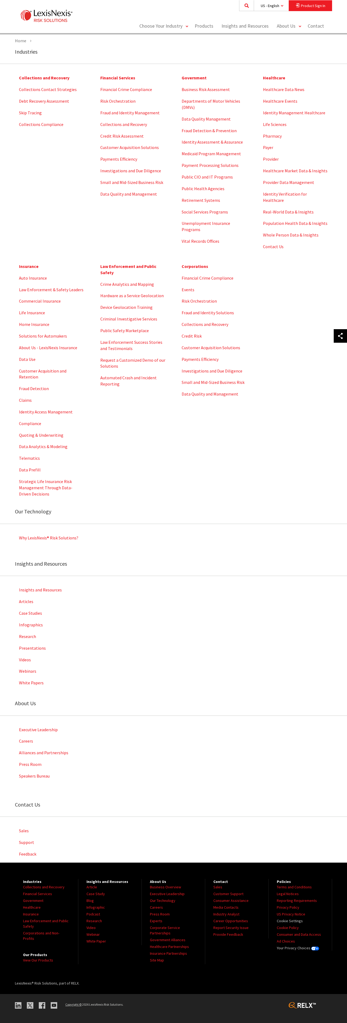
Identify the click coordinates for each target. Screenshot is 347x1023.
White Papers (31, 682)
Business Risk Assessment (206, 89)
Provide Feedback (228, 934)
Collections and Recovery (44, 77)
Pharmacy (272, 136)
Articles (26, 601)
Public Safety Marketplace (124, 330)
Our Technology (162, 900)
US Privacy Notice (291, 914)
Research (27, 636)
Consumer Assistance (231, 900)
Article (91, 887)
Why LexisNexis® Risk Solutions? (48, 537)
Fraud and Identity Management (130, 112)
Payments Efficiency (118, 159)
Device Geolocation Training (126, 307)
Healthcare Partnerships (169, 946)
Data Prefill (30, 469)
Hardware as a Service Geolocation (132, 295)
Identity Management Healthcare (294, 112)
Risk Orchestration (118, 101)
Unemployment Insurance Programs (206, 226)
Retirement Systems (201, 200)
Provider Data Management (288, 182)
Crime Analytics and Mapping (127, 284)
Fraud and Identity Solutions (208, 312)
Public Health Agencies (203, 188)
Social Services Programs (205, 212)
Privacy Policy (288, 907)
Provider (271, 159)
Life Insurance (32, 312)
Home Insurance (34, 324)
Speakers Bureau (34, 776)
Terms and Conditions (294, 887)
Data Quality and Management (128, 194)
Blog (90, 900)
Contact (316, 26)
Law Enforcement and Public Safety (128, 269)
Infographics (31, 624)
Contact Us (273, 246)
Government (194, 77)
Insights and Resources (245, 26)
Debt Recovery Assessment (44, 101)
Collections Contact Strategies (48, 89)
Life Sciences (275, 124)
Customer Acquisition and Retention (42, 374)
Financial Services (117, 77)
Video (91, 927)
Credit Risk (192, 336)
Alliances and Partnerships (43, 752)
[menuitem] (204, 26)
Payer (268, 147)
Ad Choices (286, 941)
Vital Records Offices (200, 241)
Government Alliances (167, 939)
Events (188, 289)
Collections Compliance (41, 124)
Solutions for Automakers (43, 336)
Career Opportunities (230, 920)
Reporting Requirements (297, 900)
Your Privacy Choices (294, 948)
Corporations (195, 266)
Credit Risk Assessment (122, 136)
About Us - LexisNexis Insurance (48, 347)
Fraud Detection (34, 388)
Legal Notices (288, 893)
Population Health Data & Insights (295, 223)
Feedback (27, 854)
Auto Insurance (33, 278)
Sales (24, 830)
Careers (26, 741)
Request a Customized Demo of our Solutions (132, 363)
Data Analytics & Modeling (43, 446)
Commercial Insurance (40, 301)
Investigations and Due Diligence (130, 170)
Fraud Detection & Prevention (209, 130)
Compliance (30, 423)
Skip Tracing (30, 112)
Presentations (32, 648)
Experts (156, 920)
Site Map (157, 960)
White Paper (96, 941)
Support (26, 842)
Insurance (28, 266)
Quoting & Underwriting (41, 435)
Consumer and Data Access (299, 934)
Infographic (95, 907)
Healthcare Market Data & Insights (295, 170)
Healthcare (274, 77)
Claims (25, 400)
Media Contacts (226, 907)
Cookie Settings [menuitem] (290, 920)
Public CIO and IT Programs (207, 177)
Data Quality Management (206, 119)
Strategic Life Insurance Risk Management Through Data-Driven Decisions (45, 488)
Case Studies (30, 613)
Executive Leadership (38, 729)
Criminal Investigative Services (128, 319)
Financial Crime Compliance (126, 89)
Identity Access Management (46, 412)
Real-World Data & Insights (288, 212)
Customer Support (228, 893)
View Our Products (38, 960)
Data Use (27, 359)
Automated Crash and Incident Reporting (128, 381)
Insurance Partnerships (168, 953)
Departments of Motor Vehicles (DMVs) (211, 104)
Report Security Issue (231, 927)
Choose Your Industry (160, 26)
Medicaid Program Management (211, 153)
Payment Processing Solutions (210, 165)
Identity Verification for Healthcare (285, 197)
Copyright (73, 1004)
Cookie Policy (288, 927)
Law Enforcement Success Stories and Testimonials (131, 345)
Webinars (27, 671)
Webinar (93, 934)
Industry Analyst (226, 914)
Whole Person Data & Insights (291, 235)
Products (204, 26)
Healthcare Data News (283, 89)
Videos (25, 659)
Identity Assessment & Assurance (212, 142)
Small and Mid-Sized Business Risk (131, 182)
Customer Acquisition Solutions (129, 147)
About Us (286, 26)
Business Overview (165, 887)
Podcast (93, 914)
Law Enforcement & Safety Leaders (51, 289)
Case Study (95, 893)
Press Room (30, 764)
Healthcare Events (280, 101)
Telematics (29, 458)
